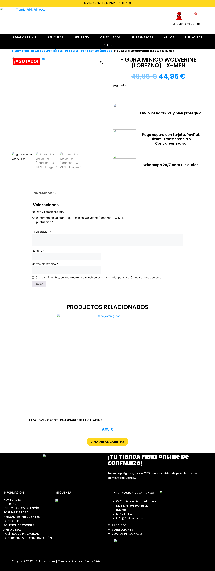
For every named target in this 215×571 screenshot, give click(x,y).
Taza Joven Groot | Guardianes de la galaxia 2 (65, 420)
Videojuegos (110, 37)
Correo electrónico (45, 264)
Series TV (81, 37)
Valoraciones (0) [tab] (46, 193)
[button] (102, 63)
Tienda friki (20, 51)
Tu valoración (41, 231)
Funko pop (194, 37)
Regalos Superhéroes (47, 51)
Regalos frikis (24, 37)
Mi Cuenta (179, 23)
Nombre (38, 250)
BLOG (107, 45)
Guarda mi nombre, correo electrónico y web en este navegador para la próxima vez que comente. (99, 277)
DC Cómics (72, 51)
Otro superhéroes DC (96, 51)
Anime (169, 37)
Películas (55, 37)
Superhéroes (142, 37)
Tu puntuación (42, 222)
